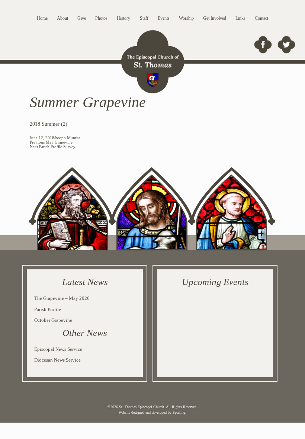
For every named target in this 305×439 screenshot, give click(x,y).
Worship (186, 18)
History (123, 18)
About (62, 18)
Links (240, 18)
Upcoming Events (215, 282)
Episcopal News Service (58, 349)
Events (164, 18)
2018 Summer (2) (48, 124)
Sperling (179, 412)
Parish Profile (47, 309)
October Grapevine (53, 320)
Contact (261, 18)
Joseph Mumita (67, 137)
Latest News (85, 282)
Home (42, 18)
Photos (101, 18)
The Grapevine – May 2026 (62, 298)
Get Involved (214, 18)
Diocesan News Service (57, 360)
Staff (144, 18)
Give (81, 18)
